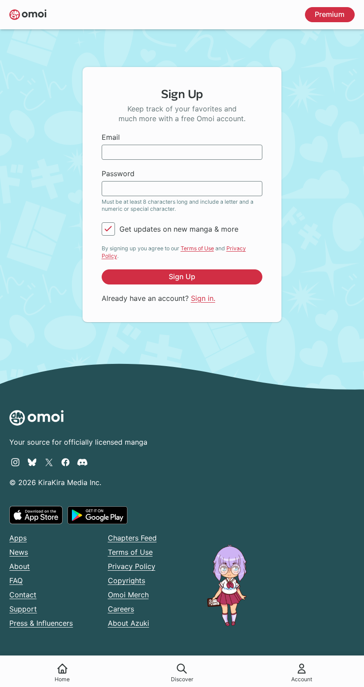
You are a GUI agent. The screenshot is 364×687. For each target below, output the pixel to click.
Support (23, 608)
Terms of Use (197, 248)
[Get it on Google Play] (97, 515)
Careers (121, 608)
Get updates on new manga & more (178, 229)
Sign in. (203, 298)
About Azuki (128, 623)
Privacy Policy (131, 566)
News (18, 552)
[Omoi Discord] (82, 462)
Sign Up (182, 276)
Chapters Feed (132, 537)
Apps (18, 537)
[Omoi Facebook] (65, 462)
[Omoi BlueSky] (32, 462)
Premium (329, 14)
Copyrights (126, 580)
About (19, 566)
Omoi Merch (128, 594)
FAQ (16, 580)
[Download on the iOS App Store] (36, 515)
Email (111, 137)
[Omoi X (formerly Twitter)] (49, 462)
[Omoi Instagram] (15, 462)
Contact (22, 594)
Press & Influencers (41, 623)
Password (118, 173)
